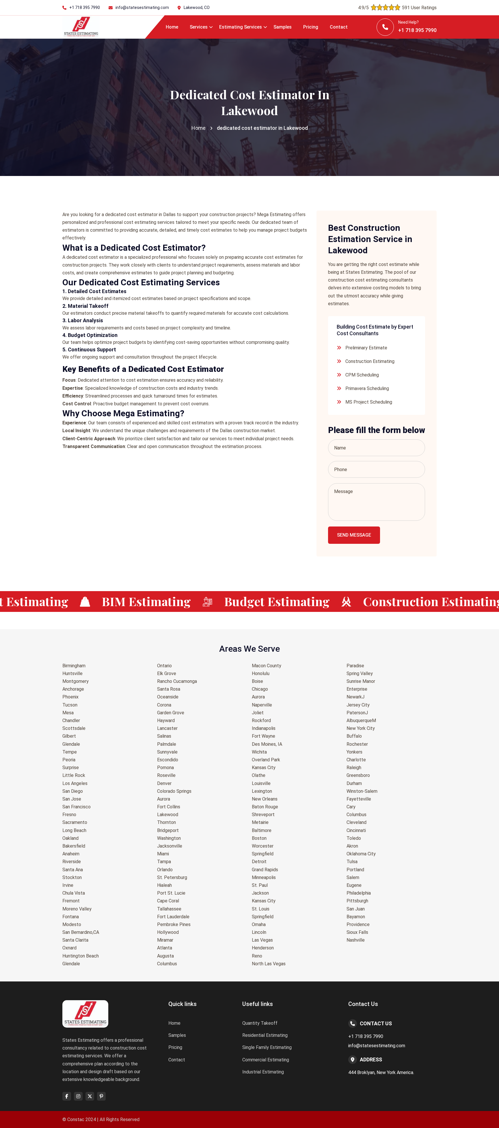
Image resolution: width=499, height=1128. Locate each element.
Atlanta (164, 948)
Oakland (70, 838)
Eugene (354, 885)
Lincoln (259, 932)
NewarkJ (355, 697)
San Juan (356, 909)
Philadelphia (359, 893)
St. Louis (260, 909)
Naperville (262, 705)
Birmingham (73, 665)
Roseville (166, 775)
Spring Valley (360, 673)
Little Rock (73, 775)
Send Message (354, 535)
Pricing (310, 27)
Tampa (164, 861)
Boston (259, 838)
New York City (361, 728)
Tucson (69, 705)
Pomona (165, 767)
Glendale (71, 744)
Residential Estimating (265, 1035)
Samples (282, 27)
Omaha (259, 924)
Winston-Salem (362, 791)
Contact (339, 27)
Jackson (260, 893)
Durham (354, 783)
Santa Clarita (75, 940)
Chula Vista (73, 893)
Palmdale (166, 744)
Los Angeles (74, 783)
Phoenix (70, 697)
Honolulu (260, 673)
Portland (355, 869)
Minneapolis (264, 877)
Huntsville (72, 673)
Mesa (68, 712)
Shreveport (263, 814)
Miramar (165, 940)
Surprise (70, 767)
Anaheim (70, 854)
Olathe (258, 775)
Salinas (164, 736)
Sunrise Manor (361, 681)
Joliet (258, 712)
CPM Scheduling (362, 375)
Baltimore (261, 830)
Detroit (259, 861)
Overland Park (266, 759)
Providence (358, 924)
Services (199, 27)
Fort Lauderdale (173, 916)
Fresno (69, 814)
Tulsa (352, 861)
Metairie (260, 822)
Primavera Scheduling (367, 388)
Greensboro (358, 775)
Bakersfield (73, 846)
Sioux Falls (357, 932)
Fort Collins (168, 807)
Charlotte (356, 759)
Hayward (166, 720)
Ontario (164, 665)
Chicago (260, 689)
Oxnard (69, 948)
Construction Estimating (369, 361)
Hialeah (164, 885)
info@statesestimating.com (142, 7)
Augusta (165, 956)
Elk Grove (166, 673)
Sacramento (74, 822)
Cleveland (356, 822)
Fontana (70, 916)
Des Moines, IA (267, 744)
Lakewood (167, 814)
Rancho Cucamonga (177, 681)
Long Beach (74, 830)
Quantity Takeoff (260, 1023)
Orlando (165, 869)
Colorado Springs (174, 791)
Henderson (263, 948)
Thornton (166, 822)
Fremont (71, 901)
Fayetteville (359, 799)
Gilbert (69, 736)
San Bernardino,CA (80, 932)
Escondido (167, 759)
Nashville (356, 940)
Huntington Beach (80, 956)
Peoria (68, 759)
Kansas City (263, 767)
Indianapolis (263, 728)
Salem (353, 877)
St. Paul (260, 885)
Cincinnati (356, 830)
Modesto (71, 924)
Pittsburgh (357, 901)
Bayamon (356, 916)
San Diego (72, 791)
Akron (352, 846)
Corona (164, 705)
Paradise (355, 665)
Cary (351, 807)
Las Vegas (262, 940)
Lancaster (167, 728)
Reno (257, 956)
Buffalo (354, 736)
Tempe (69, 752)
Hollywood (168, 932)
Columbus (167, 963)
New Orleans (265, 799)
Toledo (354, 838)
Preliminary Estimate (366, 348)
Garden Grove (170, 712)
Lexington (262, 791)
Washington (169, 838)
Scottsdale (73, 728)
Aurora (163, 799)
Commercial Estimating (265, 1060)
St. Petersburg (172, 877)
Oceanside (167, 697)
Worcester (262, 846)
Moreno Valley (77, 909)
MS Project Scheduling (368, 402)
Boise (257, 681)
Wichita (259, 752)
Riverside (71, 861)
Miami (163, 854)
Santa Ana (72, 869)
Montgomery (75, 681)
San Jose (71, 799)
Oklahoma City (361, 854)
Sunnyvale (167, 752)
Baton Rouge (265, 807)
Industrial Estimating (263, 1072)
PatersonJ (357, 712)
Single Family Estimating (267, 1047)
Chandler (71, 720)
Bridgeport (168, 830)
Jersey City (358, 705)
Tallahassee (169, 909)
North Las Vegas (269, 963)
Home (172, 27)
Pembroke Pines (174, 924)
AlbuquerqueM (361, 720)
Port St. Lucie (171, 893)
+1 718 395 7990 (84, 7)
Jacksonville (169, 846)
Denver (164, 783)
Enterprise (357, 689)
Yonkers (354, 752)
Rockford (261, 720)
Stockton (72, 877)
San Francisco (76, 807)
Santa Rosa (168, 689)
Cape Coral (168, 901)
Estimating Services (240, 27)
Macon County (266, 665)
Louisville (261, 783)
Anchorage (73, 689)
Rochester (357, 744)
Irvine (67, 885)
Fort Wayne (263, 736)
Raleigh (354, 767)
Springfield (262, 854)
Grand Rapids (265, 869)
